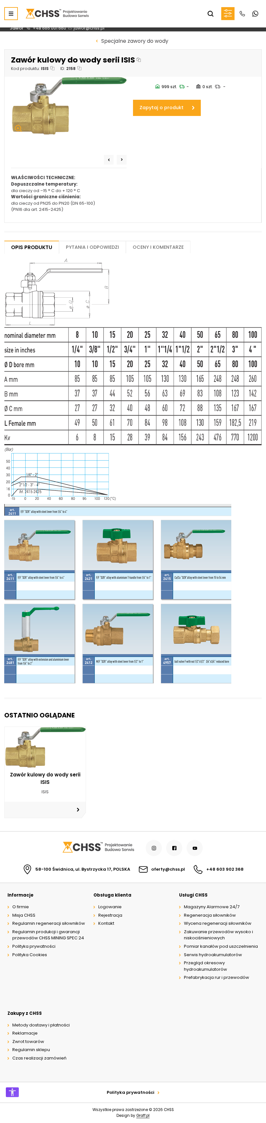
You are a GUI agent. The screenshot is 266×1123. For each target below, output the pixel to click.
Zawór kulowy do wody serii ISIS (45, 778)
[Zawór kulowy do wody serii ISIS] (69, 106)
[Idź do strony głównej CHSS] (98, 848)
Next (122, 160)
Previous (109, 160)
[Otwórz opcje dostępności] (12, 1092)
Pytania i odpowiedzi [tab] (92, 247)
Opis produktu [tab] (31, 247)
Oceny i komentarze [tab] (158, 247)
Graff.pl (143, 1115)
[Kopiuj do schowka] (139, 60)
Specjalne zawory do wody (134, 41)
